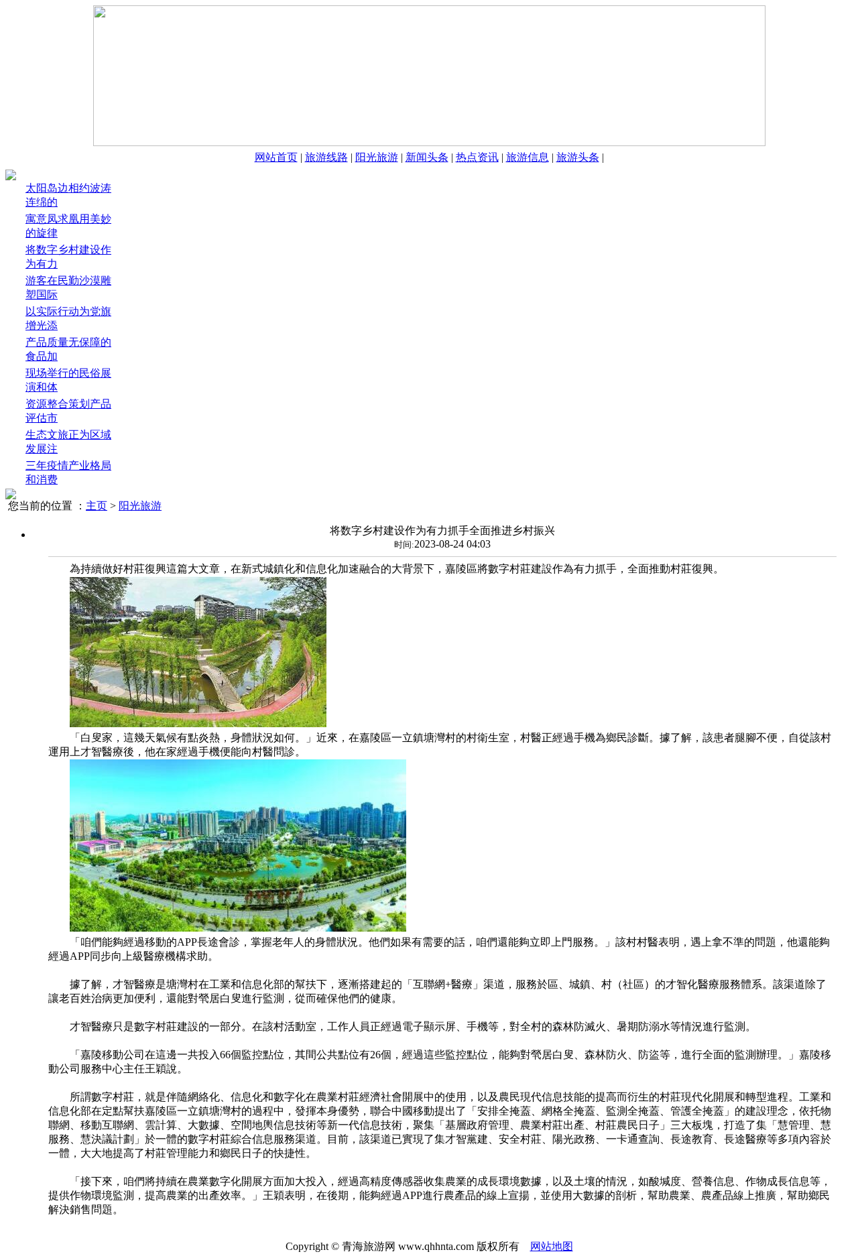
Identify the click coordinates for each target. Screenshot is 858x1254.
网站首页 (276, 157)
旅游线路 (326, 157)
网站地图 (551, 1246)
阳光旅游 (376, 157)
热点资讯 (477, 157)
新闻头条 (427, 157)
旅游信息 (527, 157)
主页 (96, 505)
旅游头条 (577, 157)
